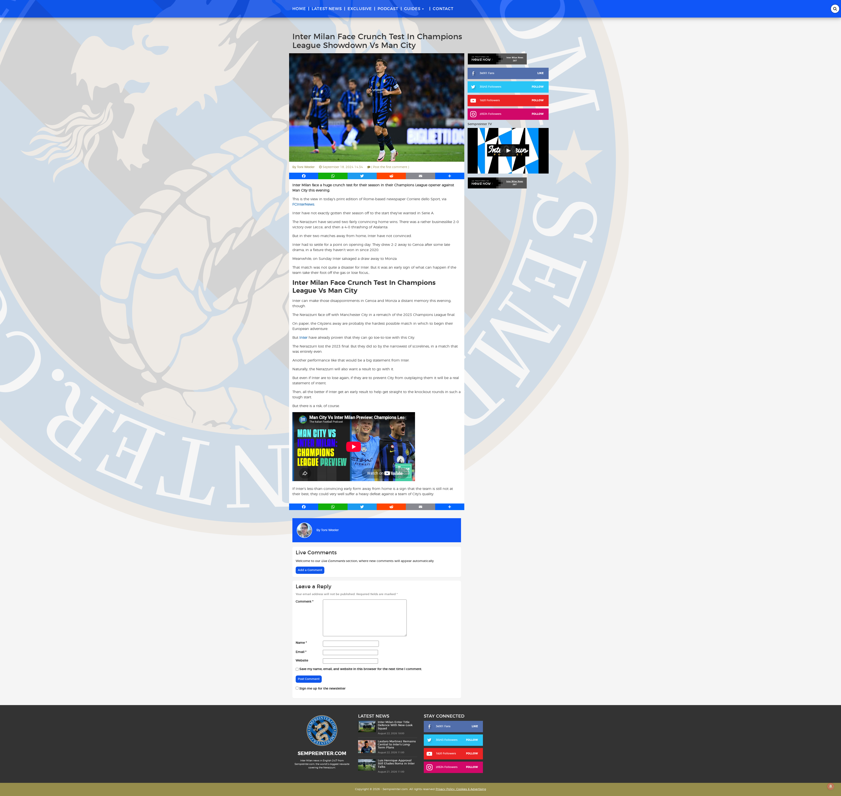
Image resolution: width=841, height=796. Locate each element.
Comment (304, 601)
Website (302, 660)
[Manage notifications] (830, 786)
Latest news (327, 9)
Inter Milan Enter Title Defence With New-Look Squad (395, 725)
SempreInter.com (322, 753)
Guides (412, 9)
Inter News (515, 58)
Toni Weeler (306, 167)
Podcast (388, 9)
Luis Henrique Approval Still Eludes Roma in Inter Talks (396, 763)
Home (299, 9)
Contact (443, 9)
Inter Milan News (514, 181)
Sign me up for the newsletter (322, 688)
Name (301, 642)
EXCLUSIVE (360, 9)
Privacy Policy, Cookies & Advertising (461, 789)
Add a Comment (310, 570)
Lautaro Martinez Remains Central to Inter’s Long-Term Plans (397, 744)
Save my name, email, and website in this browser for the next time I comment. (360, 669)
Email (301, 652)
